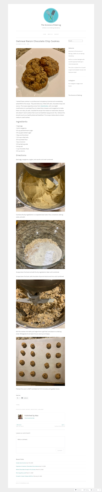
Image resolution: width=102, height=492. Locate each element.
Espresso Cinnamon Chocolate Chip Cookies (27, 466)
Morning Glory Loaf (21, 473)
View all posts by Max (29, 418)
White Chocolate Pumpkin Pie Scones (26, 469)
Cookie (23, 409)
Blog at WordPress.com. (22, 483)
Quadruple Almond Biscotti (60, 425)
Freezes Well (34, 409)
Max (28, 44)
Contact (56, 34)
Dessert (28, 409)
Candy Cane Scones (21, 463)
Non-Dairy (41, 409)
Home (44, 34)
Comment (59, 450)
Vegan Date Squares (20, 425)
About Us (50, 34)
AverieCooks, (44, 106)
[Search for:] (75, 41)
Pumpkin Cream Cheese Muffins (24, 476)
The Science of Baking (51, 25)
